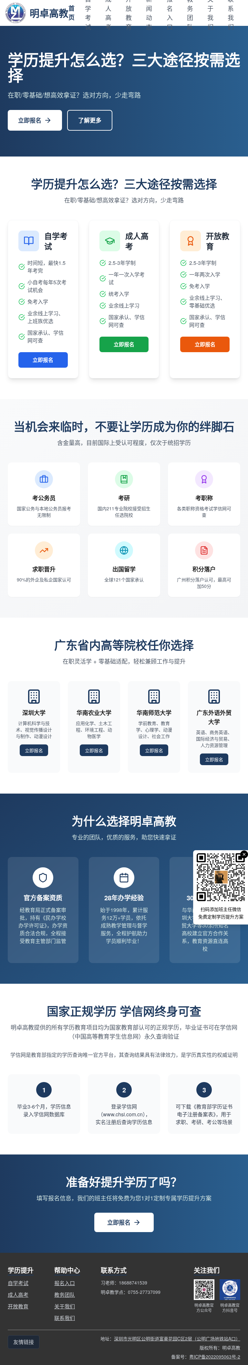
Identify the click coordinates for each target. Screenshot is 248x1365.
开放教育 (18, 1306)
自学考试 (18, 1283)
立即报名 (29, 120)
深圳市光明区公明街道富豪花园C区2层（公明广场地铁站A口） (177, 1338)
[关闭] (244, 854)
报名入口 (64, 1283)
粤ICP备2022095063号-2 (214, 1356)
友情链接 (23, 1342)
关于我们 (64, 1306)
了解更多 (89, 120)
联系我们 (64, 1318)
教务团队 (64, 1294)
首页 (71, 13)
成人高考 (18, 1294)
